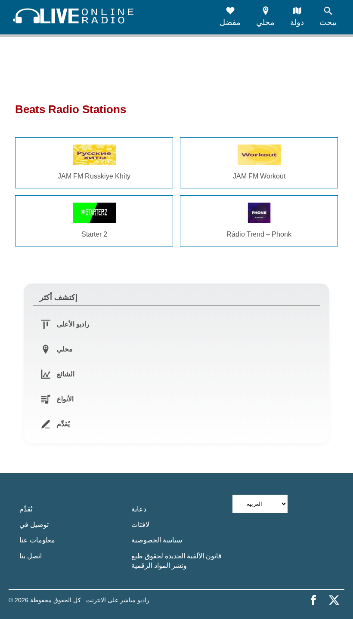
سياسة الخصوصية (156, 540)
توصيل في (34, 524)
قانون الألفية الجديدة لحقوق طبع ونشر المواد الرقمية (176, 560)
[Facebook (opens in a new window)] (313, 600)
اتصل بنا (30, 556)
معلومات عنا (37, 540)
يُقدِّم (25, 509)
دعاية (138, 509)
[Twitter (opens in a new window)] (334, 600)
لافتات (140, 524)
